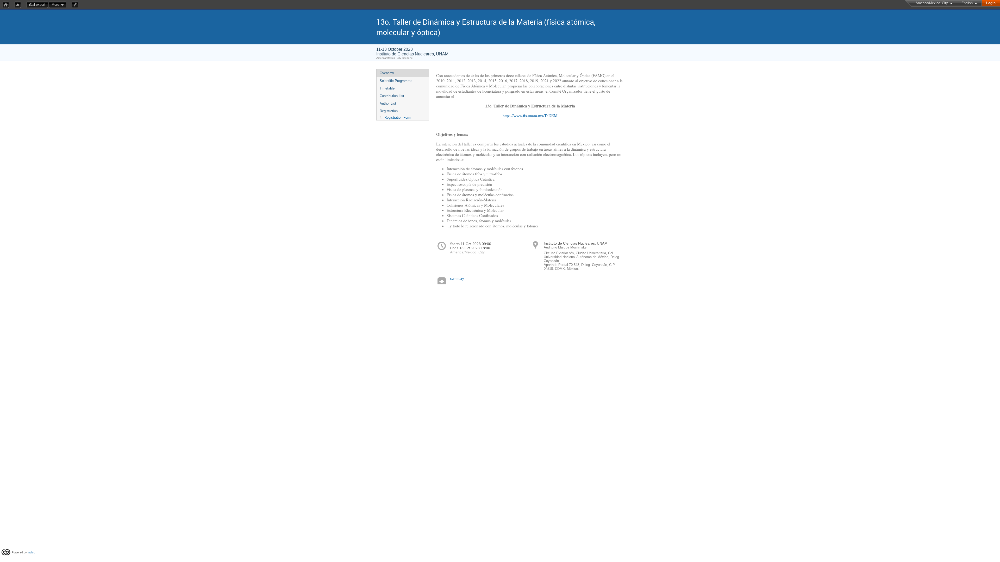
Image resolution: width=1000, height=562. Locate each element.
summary (457, 278)
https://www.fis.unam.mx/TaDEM (530, 115)
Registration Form (397, 117)
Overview (387, 73)
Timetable (387, 88)
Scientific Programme (396, 81)
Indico (31, 552)
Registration (389, 111)
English (967, 3)
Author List (388, 103)
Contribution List (392, 96)
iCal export (37, 5)
